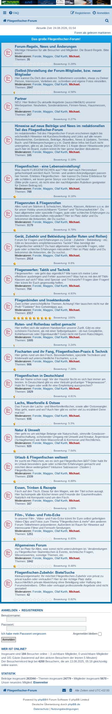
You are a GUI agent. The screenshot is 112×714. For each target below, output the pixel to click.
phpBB (42, 699)
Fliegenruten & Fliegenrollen (38, 203)
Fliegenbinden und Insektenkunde (42, 300)
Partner (21, 99)
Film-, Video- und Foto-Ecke (37, 515)
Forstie (37, 56)
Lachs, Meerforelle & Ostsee (37, 403)
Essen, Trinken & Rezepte (35, 488)
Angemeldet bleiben (85, 633)
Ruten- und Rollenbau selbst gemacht (45, 324)
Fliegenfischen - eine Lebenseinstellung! (47, 166)
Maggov (48, 56)
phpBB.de (74, 704)
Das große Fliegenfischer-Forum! (56, 39)
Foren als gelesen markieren (92, 32)
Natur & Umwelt (27, 430)
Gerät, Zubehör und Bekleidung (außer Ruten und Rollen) (61, 236)
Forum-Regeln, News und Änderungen (46, 46)
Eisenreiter (40, 682)
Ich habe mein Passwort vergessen (23, 633)
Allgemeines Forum (31, 545)
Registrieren (32, 610)
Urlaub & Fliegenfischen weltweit (41, 457)
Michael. (74, 56)
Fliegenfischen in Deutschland (39, 376)
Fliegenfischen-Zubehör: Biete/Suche (44, 572)
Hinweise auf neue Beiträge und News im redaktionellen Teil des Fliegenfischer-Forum (60, 128)
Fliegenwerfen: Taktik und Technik (42, 270)
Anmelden (9, 610)
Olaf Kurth (61, 56)
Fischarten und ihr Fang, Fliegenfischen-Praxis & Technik (61, 351)
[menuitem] (14, 13)
